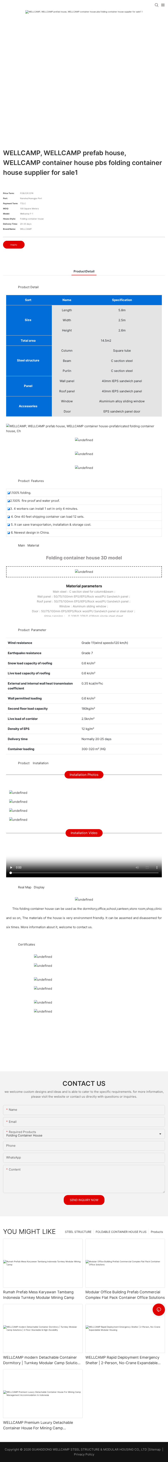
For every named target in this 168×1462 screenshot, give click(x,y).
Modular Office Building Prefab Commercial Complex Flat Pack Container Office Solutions (125, 1295)
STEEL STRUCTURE (78, 1231)
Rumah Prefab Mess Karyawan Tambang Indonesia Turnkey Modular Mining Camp (38, 1295)
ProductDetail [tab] (84, 271)
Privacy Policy (84, 1454)
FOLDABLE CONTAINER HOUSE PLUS (121, 1231)
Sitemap (155, 1449)
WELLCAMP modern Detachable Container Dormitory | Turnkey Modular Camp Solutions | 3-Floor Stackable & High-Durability (42, 1360)
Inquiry (13, 244)
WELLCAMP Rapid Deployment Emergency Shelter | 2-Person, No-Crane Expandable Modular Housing (122, 1360)
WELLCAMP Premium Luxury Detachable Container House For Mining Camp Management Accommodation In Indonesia (40, 1425)
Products (157, 1231)
